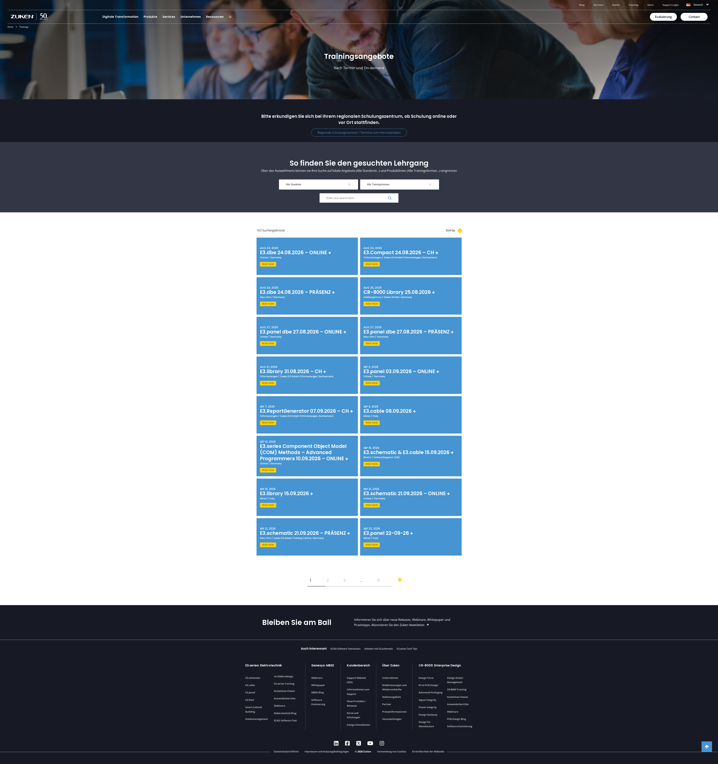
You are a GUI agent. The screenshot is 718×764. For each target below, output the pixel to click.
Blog (581, 5)
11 (378, 580)
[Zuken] (55, 16)
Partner (386, 704)
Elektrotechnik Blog (285, 713)
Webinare (279, 705)
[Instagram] (381, 743)
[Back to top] (707, 746)
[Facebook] (347, 743)
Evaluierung (663, 17)
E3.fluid (249, 700)
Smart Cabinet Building (253, 709)
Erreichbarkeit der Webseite (428, 751)
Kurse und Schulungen (353, 715)
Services (168, 17)
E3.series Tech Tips (407, 648)
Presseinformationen (394, 711)
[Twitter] (358, 743)
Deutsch (698, 4)
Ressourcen (215, 17)
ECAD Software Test (285, 720)
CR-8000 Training (456, 689)
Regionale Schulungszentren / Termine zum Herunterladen (359, 132)
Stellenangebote (391, 697)
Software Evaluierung (318, 702)
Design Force (426, 678)
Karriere (598, 5)
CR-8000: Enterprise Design (440, 665)
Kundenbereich (358, 665)
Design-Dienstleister (358, 724)
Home (10, 26)
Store (650, 5)
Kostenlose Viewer (284, 691)
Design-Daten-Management (455, 680)
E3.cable (250, 685)
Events (616, 5)
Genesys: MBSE (322, 665)
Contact (694, 17)
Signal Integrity (427, 700)
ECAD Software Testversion (345, 648)
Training (633, 5)
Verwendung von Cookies (391, 751)
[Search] (230, 17)
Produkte (150, 17)
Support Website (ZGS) (356, 680)
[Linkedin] (336, 743)
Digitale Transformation (120, 17)
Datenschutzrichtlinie (286, 751)
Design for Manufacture (426, 724)
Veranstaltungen (391, 719)
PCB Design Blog (456, 719)
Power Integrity (428, 707)
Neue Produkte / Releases (356, 703)
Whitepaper (318, 685)
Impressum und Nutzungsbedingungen (327, 751)
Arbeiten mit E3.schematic (378, 648)
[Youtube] (370, 743)
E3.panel (250, 692)
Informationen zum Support (358, 691)
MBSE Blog (317, 692)
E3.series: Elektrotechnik (263, 665)
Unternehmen (190, 17)
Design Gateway (428, 714)
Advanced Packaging (430, 692)
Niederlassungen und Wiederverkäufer (394, 687)
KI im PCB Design (428, 685)
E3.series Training (284, 683)
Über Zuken (390, 665)
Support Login (670, 5)
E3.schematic (252, 678)
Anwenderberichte (284, 698)
